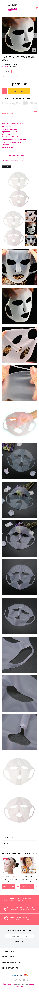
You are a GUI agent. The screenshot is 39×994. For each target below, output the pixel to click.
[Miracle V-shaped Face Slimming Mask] (10, 865)
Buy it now (19, 91)
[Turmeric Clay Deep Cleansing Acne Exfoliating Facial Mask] (28, 865)
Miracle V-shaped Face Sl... (10, 880)
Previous (3, 872)
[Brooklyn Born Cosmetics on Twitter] (16, 980)
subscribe (19, 941)
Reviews (5, 843)
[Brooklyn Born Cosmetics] (13, 7)
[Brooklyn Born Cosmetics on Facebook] (12, 980)
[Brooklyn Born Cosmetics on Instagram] (24, 980)
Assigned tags (8, 838)
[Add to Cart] (4, 91)
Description (7, 113)
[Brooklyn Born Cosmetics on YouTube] (20, 980)
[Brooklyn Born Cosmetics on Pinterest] (28, 980)
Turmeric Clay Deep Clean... (29, 880)
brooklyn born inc (22, 984)
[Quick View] (17, 886)
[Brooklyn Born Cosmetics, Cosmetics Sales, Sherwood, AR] (5, 992)
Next (35, 872)
